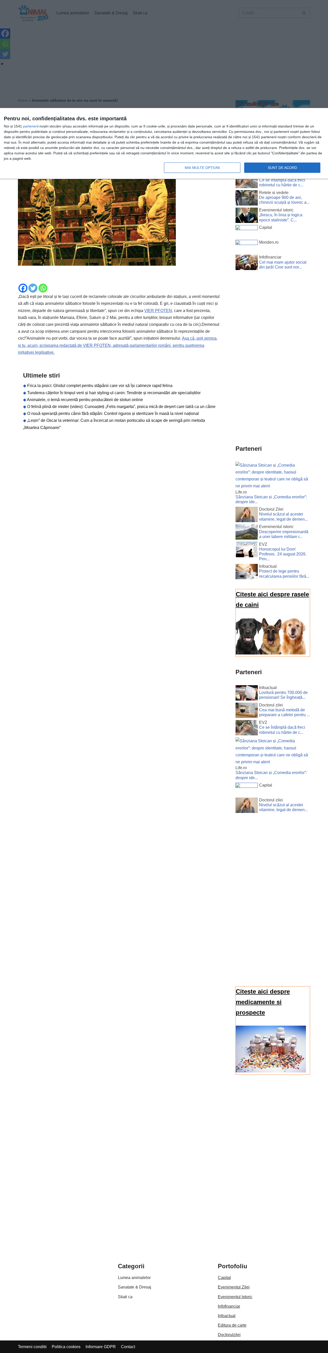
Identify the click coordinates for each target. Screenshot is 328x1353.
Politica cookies (66, 1347)
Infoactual (226, 1316)
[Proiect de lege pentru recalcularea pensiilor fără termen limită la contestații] (246, 572)
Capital (224, 1277)
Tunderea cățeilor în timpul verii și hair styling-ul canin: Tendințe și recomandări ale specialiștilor (114, 393)
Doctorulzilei (229, 1335)
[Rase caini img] (271, 653)
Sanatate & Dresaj (134, 1287)
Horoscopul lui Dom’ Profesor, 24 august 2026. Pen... (282, 554)
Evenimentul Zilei (234, 1287)
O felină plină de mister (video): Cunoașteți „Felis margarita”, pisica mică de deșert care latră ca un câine (121, 406)
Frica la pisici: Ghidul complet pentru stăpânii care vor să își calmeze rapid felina (99, 385)
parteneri (30, 126)
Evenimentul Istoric (235, 1297)
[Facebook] (22, 288)
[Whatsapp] (42, 288)
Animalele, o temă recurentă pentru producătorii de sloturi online (85, 400)
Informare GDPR (101, 1347)
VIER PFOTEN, (158, 310)
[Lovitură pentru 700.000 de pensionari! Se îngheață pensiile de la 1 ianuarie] (246, 694)
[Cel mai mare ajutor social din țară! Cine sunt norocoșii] (246, 263)
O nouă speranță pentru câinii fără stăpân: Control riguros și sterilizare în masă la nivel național (113, 413)
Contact (128, 1347)
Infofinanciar (229, 1306)
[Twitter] (32, 288)
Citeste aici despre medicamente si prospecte (263, 1002)
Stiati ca (125, 1297)
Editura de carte (232, 1325)
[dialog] (164, 143)
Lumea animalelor (134, 1277)
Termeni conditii (32, 1347)
